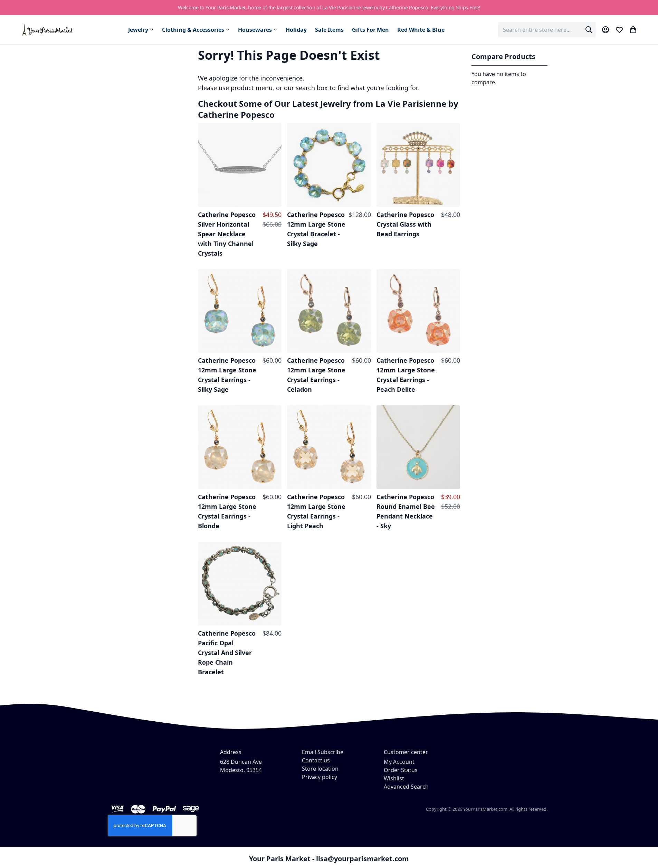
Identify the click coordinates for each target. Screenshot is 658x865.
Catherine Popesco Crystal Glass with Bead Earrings (405, 224)
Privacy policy (319, 777)
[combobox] (547, 29)
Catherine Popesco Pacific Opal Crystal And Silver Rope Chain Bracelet (227, 652)
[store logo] (48, 29)
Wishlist (394, 778)
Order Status (401, 770)
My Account (399, 762)
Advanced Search (406, 786)
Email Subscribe (322, 752)
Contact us (316, 760)
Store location (320, 768)
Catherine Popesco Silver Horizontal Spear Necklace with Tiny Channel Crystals (227, 233)
